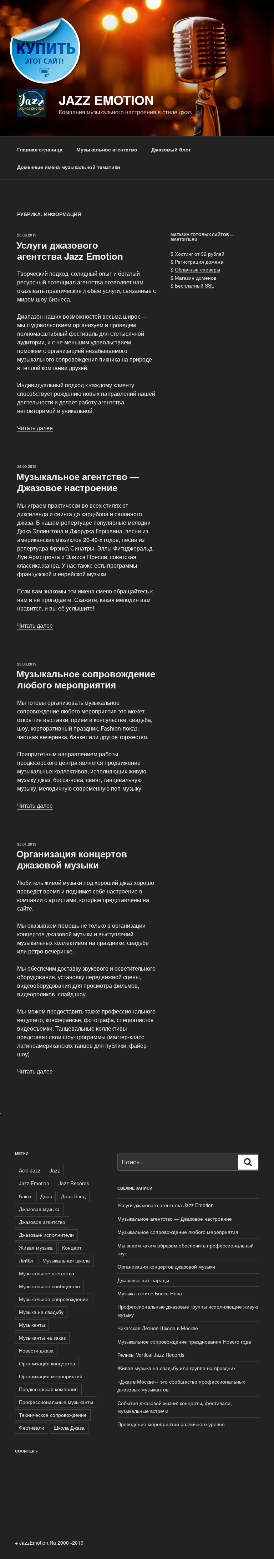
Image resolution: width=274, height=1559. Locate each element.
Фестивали (31, 1427)
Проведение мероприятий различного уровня (171, 1424)
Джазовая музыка (39, 1208)
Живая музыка (36, 1247)
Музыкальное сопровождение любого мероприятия (85, 679)
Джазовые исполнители (46, 1234)
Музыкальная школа (66, 1260)
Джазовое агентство (42, 1221)
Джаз (46, 1196)
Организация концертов (47, 1363)
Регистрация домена (199, 261)
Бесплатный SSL (194, 285)
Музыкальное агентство (106, 149)
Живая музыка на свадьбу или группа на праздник (176, 1367)
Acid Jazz (29, 1170)
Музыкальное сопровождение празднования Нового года (184, 1341)
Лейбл (26, 1260)
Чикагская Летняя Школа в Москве (157, 1327)
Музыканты (32, 1324)
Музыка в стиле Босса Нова (149, 1293)
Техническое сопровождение (53, 1414)
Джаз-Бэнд (73, 1196)
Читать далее (35, 428)
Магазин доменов (195, 277)
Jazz (55, 1170)
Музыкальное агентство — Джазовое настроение (77, 482)
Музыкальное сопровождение (53, 1299)
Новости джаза (36, 1350)
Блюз (25, 1196)
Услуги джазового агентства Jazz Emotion (69, 250)
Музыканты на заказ (42, 1337)
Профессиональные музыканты (56, 1401)
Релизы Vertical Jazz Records (150, 1354)
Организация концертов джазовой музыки (71, 859)
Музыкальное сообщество (49, 1286)
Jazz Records (74, 1183)
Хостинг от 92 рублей (199, 253)
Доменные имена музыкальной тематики (68, 166)
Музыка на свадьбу (41, 1311)
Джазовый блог (171, 149)
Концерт (71, 1247)
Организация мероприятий (50, 1376)
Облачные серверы (197, 269)
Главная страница (39, 149)
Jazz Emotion (106, 99)
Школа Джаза (69, 1427)
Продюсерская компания (48, 1389)
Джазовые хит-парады (143, 1280)
